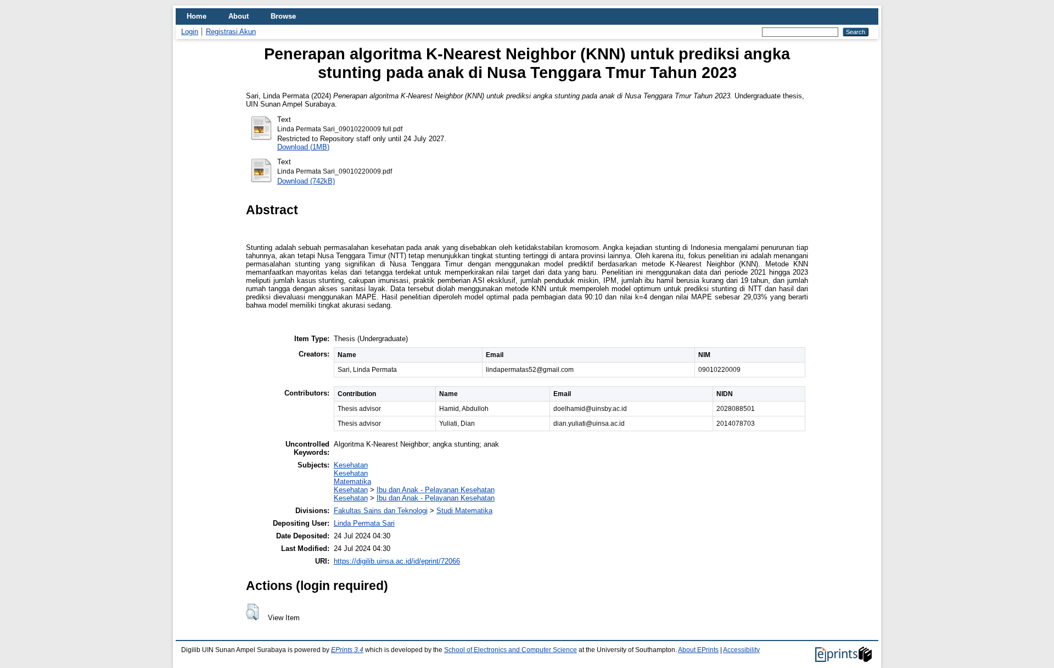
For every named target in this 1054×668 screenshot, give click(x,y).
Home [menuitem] (196, 16)
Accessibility (741, 650)
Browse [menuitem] (283, 16)
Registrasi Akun (231, 31)
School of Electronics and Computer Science (510, 650)
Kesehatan (351, 465)
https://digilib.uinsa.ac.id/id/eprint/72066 (397, 561)
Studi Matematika (464, 510)
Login (189, 31)
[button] (252, 612)
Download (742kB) (306, 181)
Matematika (352, 481)
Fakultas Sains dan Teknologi (381, 510)
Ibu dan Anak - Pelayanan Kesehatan (436, 490)
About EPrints (698, 650)
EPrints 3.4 (347, 650)
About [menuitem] (238, 16)
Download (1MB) (303, 147)
